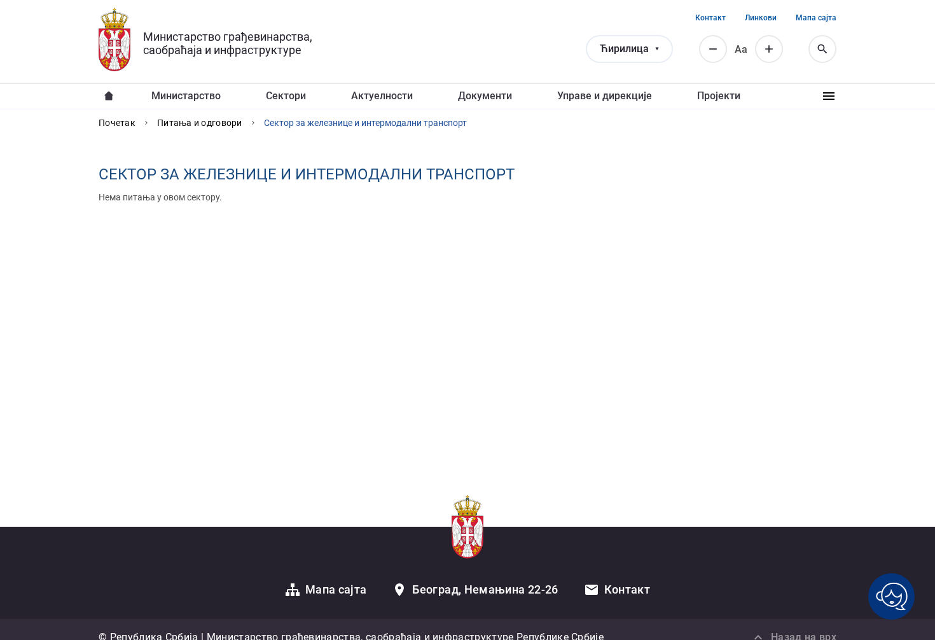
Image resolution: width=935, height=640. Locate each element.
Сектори (286, 96)
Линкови (761, 17)
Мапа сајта (816, 17)
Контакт (710, 17)
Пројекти (718, 96)
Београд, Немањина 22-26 (485, 589)
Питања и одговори (199, 123)
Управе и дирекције (604, 96)
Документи (485, 96)
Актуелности (382, 96)
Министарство (186, 96)
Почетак (117, 123)
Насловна (109, 96)
